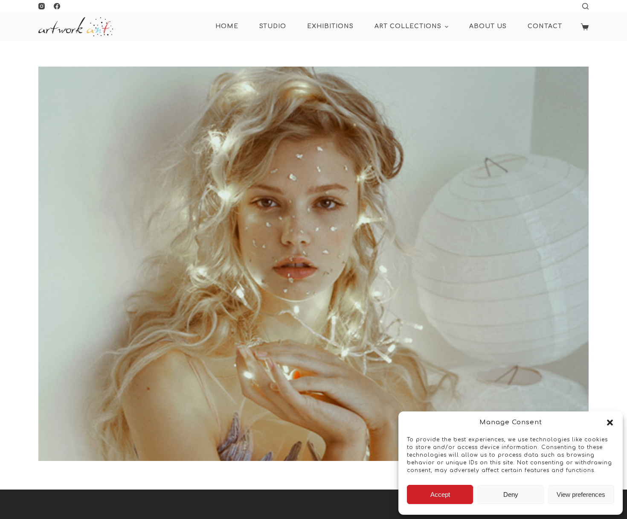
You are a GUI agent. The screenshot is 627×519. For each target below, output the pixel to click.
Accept (440, 494)
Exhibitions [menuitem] (330, 26)
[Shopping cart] (585, 27)
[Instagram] (41, 6)
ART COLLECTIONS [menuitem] (407, 26)
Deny (510, 494)
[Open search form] (585, 6)
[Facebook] (57, 6)
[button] (610, 422)
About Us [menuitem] (488, 26)
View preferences (581, 494)
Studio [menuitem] (272, 26)
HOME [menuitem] (226, 26)
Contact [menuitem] (545, 26)
